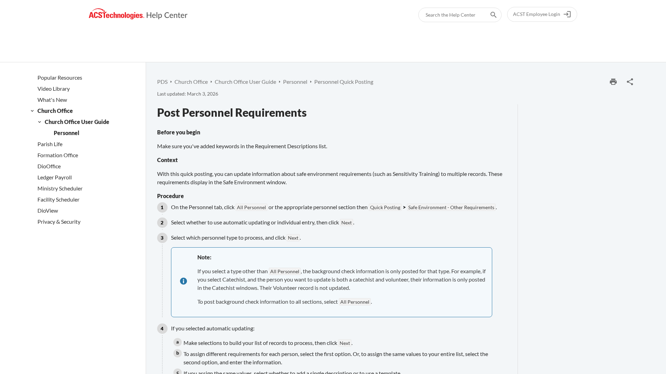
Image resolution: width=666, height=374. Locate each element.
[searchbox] (489, 15)
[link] (138, 14)
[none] (630, 81)
